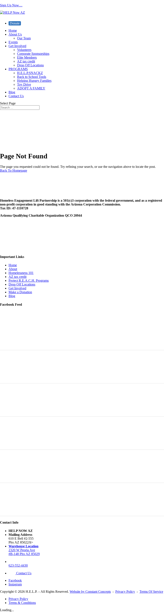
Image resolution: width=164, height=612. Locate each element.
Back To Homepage (13, 170)
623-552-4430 (18, 565)
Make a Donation (20, 292)
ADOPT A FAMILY (31, 88)
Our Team (24, 38)
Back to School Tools (31, 77)
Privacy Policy (125, 591)
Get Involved (17, 46)
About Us (15, 34)
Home (13, 30)
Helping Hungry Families (34, 80)
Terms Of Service (151, 591)
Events (13, 42)
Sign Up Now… (11, 5)
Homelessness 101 (21, 273)
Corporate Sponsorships (33, 53)
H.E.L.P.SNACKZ (30, 73)
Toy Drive (24, 84)
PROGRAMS (18, 69)
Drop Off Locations (30, 65)
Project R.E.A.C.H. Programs (29, 280)
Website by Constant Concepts (90, 591)
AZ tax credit (26, 61)
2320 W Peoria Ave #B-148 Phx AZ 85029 (24, 550)
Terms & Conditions (22, 603)
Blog (12, 92)
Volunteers (24, 50)
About (13, 269)
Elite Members (27, 57)
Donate (15, 23)
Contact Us (16, 96)
